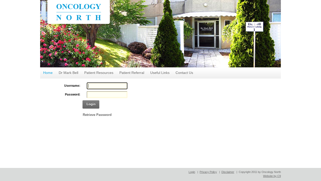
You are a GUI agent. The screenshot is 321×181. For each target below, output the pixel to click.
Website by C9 (272, 175)
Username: (72, 85)
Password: (72, 94)
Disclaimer (227, 171)
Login (91, 104)
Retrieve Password (97, 115)
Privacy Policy (208, 171)
